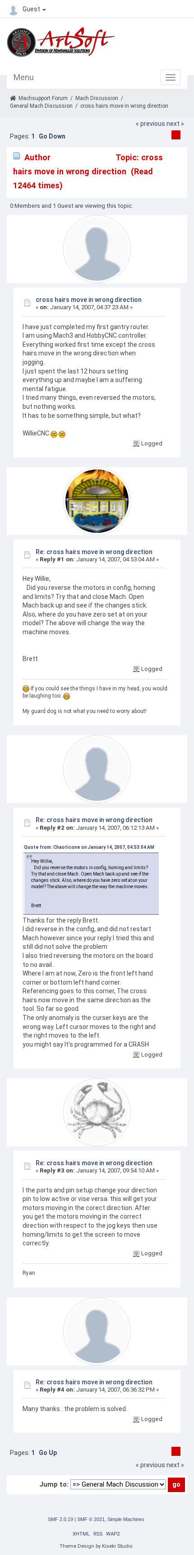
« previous (150, 123)
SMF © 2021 (91, 1519)
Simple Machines (125, 1519)
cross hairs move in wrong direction (89, 299)
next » (175, 123)
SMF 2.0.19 (60, 1519)
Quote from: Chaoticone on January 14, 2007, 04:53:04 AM (89, 847)
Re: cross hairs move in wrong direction (94, 551)
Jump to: (54, 1484)
